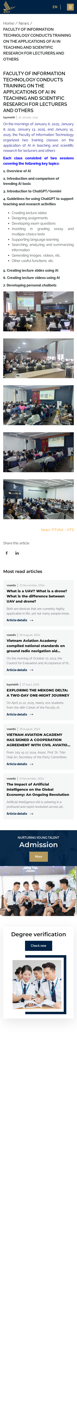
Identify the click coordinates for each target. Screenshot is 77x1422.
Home (8, 23)
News (24, 23)
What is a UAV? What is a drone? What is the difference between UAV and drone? (37, 596)
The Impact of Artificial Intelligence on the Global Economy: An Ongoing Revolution (38, 789)
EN (55, 7)
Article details (17, 620)
